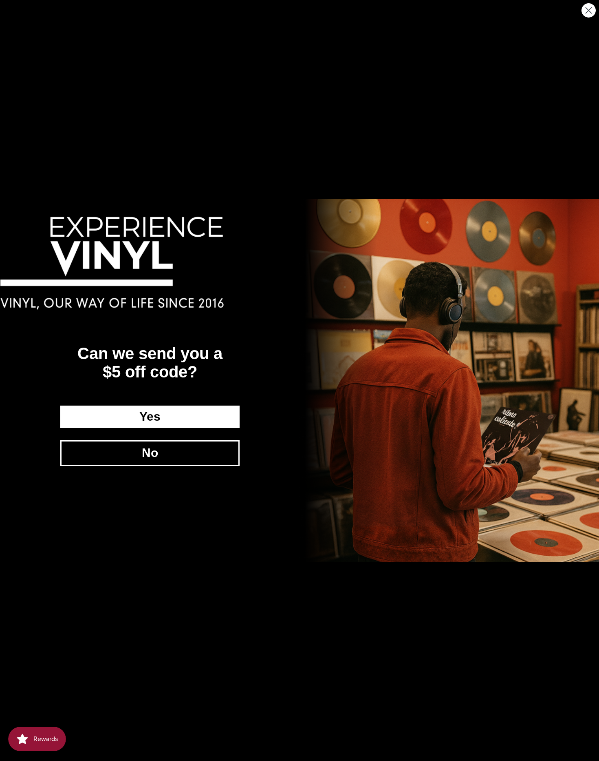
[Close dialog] (588, 10)
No (150, 452)
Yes (150, 416)
